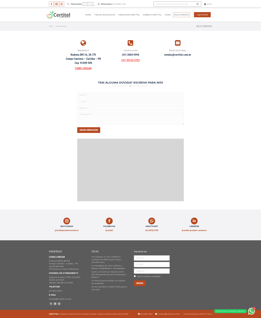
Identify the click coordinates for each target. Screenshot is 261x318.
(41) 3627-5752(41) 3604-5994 (82, 3)
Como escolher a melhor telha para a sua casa (109, 288)
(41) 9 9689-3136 (113, 4)
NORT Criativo (206, 314)
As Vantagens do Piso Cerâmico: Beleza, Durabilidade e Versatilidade (108, 267)
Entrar (209, 4)
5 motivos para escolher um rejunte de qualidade (108, 282)
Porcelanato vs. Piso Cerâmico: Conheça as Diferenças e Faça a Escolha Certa (106, 259)
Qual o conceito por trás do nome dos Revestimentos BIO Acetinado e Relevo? (108, 274)
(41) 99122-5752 (130, 60)
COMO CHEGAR (83, 68)
